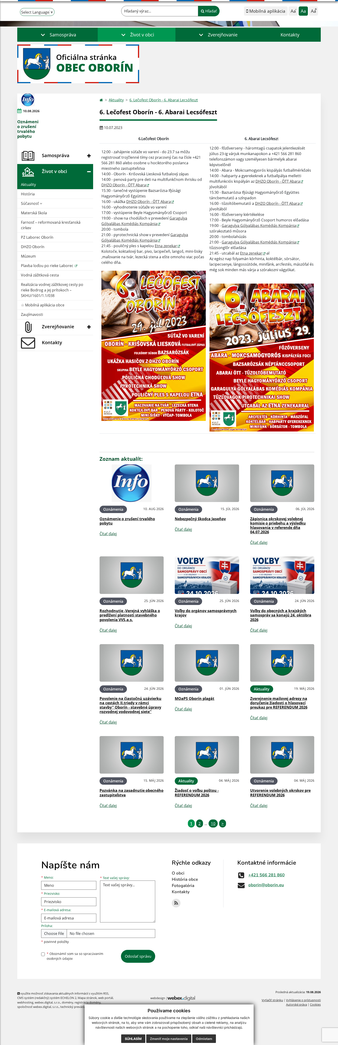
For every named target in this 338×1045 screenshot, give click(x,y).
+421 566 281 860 (266, 875)
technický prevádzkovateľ (77, 1007)
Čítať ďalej (108, 533)
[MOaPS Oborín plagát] (207, 663)
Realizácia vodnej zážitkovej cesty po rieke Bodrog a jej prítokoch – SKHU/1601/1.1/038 (52, 290)
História (28, 194)
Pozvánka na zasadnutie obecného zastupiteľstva (131, 792)
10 (213, 823)
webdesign (157, 998)
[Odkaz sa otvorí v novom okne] (176, 903)
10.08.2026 (31, 111)
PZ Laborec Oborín (37, 237)
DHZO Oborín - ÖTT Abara (123, 185)
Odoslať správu (138, 956)
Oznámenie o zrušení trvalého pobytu (127, 521)
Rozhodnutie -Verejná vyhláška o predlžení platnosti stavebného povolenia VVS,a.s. (130, 615)
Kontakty (290, 35)
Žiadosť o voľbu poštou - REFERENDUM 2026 (197, 792)
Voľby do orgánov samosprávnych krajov (206, 613)
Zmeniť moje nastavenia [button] (169, 1039)
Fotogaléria (183, 885)
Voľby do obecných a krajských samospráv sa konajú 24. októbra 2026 (280, 615)
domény (67, 1002)
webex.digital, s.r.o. (47, 1002)
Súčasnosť (30, 203)
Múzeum (28, 256)
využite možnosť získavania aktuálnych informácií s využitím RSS (64, 993)
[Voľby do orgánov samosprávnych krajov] (207, 575)
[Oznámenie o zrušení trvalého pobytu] (28, 100)
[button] (57, 35)
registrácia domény (87, 1002)
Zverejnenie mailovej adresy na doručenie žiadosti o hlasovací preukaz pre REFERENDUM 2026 (278, 703)
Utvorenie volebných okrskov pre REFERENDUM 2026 (280, 792)
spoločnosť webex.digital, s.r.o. (38, 1007)
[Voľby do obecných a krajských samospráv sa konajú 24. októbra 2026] (282, 575)
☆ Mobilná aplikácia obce (42, 305)
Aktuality (28, 184)
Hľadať (210, 11)
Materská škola (34, 212)
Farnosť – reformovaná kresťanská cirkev (50, 225)
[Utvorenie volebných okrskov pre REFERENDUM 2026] (282, 755)
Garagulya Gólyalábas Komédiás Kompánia (259, 225)
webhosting (25, 1002)
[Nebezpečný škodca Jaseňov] (207, 483)
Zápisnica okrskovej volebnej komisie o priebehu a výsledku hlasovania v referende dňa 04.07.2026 (278, 525)
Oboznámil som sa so (75, 956)
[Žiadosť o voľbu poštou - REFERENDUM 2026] (207, 755)
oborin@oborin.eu (266, 885)
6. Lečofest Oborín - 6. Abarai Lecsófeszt (163, 100)
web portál (105, 998)
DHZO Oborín (32, 246)
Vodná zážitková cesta (40, 275)
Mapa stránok (87, 998)
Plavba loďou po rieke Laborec (47, 265)
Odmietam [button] (204, 1039)
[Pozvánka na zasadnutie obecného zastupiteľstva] (132, 755)
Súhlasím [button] (133, 1039)
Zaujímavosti (32, 314)
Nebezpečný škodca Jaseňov (200, 518)
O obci (178, 873)
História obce (185, 879)
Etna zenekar (166, 245)
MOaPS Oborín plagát (194, 698)
